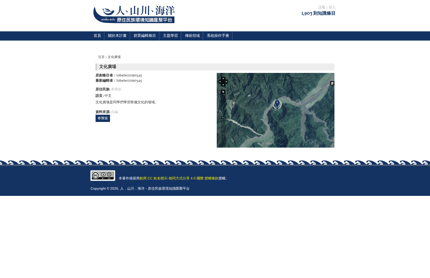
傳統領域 (192, 36)
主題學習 (170, 36)
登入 (332, 7)
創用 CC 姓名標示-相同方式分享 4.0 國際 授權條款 (179, 178)
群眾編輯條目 (145, 36)
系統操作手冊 (218, 36)
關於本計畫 (117, 36)
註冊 (321, 7)
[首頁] (135, 26)
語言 (99, 96)
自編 (114, 112)
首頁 (97, 36)
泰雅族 (116, 89)
